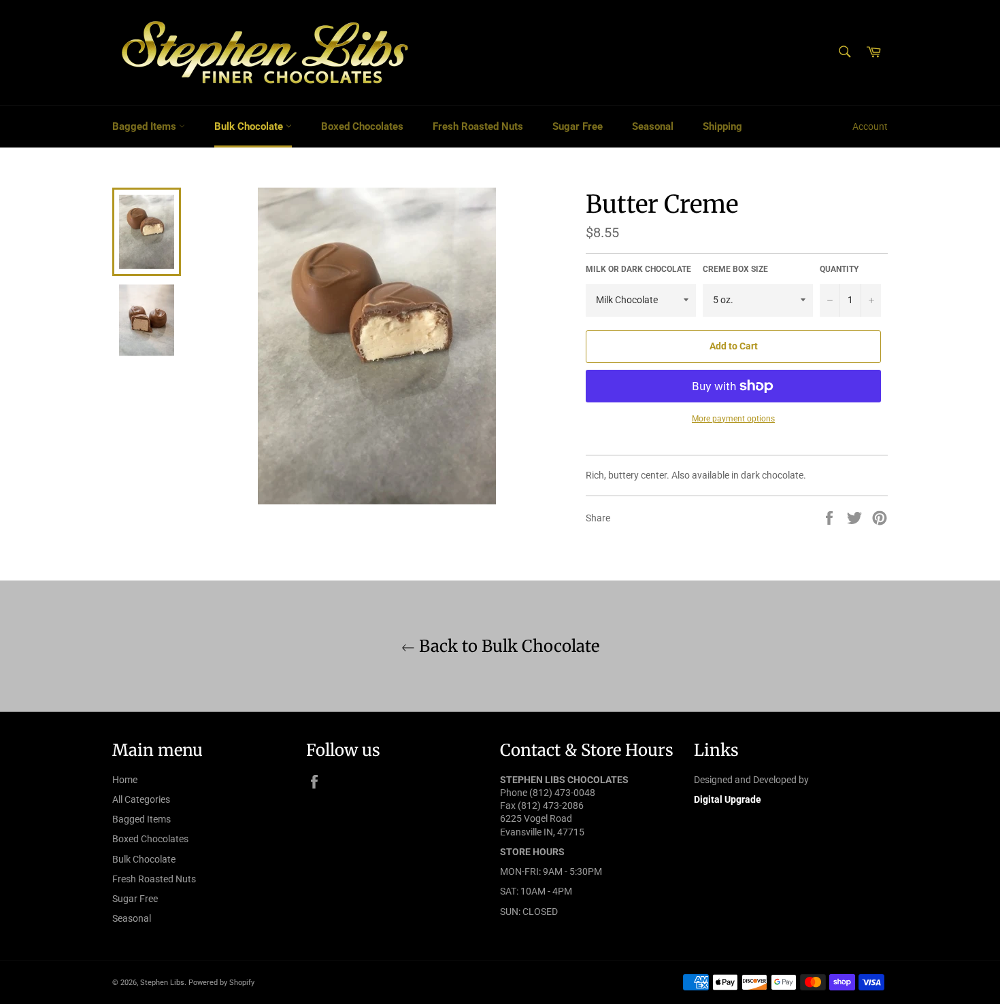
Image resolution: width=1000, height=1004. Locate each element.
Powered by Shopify (221, 982)
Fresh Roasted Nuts (478, 126)
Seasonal (652, 126)
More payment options (733, 418)
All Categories (141, 799)
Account (870, 126)
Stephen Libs (162, 982)
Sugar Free (577, 126)
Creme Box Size (735, 269)
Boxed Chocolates (362, 126)
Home (124, 779)
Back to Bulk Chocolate (507, 646)
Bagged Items (145, 126)
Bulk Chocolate (250, 126)
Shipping (722, 126)
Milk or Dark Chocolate (638, 269)
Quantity (839, 269)
